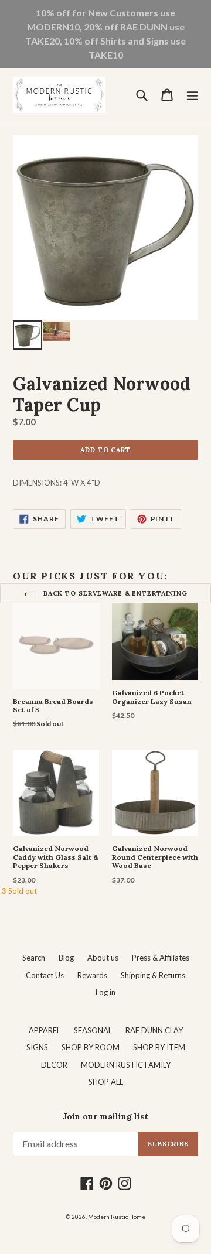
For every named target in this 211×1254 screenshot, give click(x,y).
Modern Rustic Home (116, 1216)
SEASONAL (93, 1030)
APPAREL (44, 1030)
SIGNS (37, 1047)
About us (102, 957)
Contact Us (45, 975)
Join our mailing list (105, 1117)
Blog (66, 957)
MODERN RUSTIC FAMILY (126, 1065)
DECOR (54, 1065)
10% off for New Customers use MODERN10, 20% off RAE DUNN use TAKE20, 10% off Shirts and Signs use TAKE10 (105, 33)
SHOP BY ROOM (91, 1047)
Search (33, 957)
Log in (105, 992)
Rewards (92, 975)
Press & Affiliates (160, 957)
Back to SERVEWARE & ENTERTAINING (114, 593)
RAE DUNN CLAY (154, 1030)
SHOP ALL (106, 1081)
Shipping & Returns (153, 975)
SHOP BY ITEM (159, 1047)
